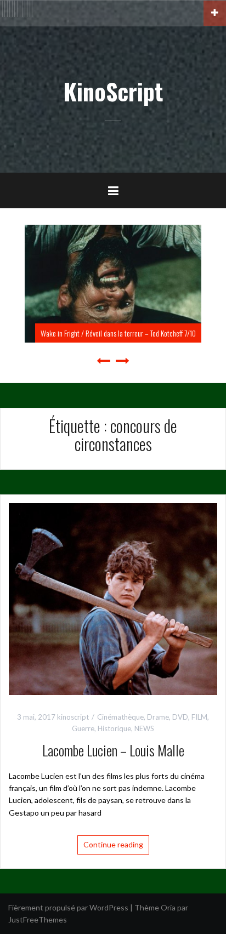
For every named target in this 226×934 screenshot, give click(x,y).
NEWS (144, 728)
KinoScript (113, 91)
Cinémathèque (120, 717)
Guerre (83, 728)
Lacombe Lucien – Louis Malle (113, 750)
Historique (114, 728)
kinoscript (73, 717)
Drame (158, 717)
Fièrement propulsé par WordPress (68, 907)
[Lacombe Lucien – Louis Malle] (113, 598)
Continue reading (113, 844)
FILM (199, 717)
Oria (168, 907)
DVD (180, 717)
